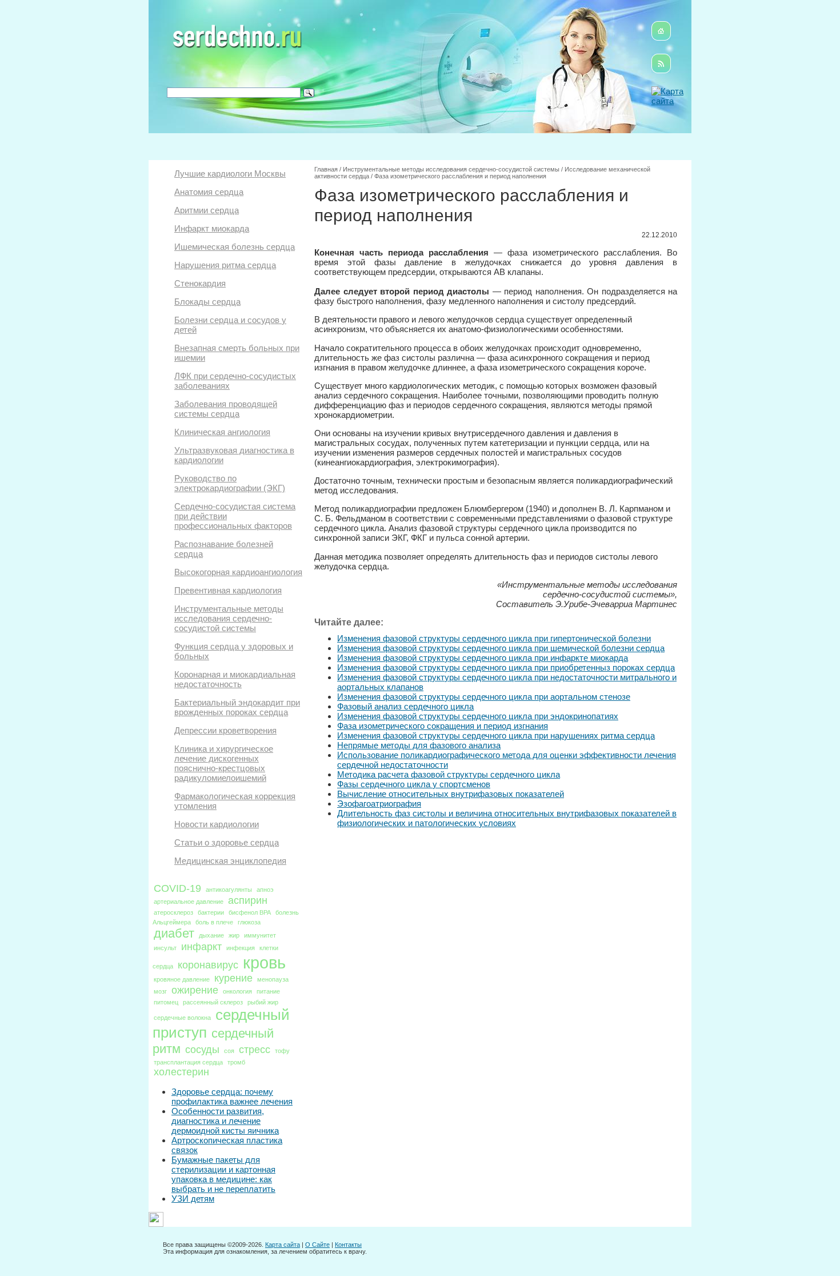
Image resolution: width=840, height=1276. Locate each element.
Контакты (348, 1244)
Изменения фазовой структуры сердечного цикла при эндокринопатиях (477, 716)
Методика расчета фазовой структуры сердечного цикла (448, 774)
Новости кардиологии (216, 824)
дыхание (211, 935)
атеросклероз (173, 912)
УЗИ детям (192, 1198)
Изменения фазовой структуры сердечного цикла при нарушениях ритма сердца (496, 735)
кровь (264, 962)
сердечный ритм (213, 1041)
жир (234, 935)
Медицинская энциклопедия (230, 861)
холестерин (181, 1072)
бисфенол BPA (250, 912)
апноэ (265, 889)
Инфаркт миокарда (211, 228)
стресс (254, 1049)
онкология (237, 991)
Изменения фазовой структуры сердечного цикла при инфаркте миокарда (482, 658)
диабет (174, 933)
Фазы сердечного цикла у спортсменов (413, 784)
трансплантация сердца (188, 1062)
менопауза (273, 979)
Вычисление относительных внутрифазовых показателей (450, 794)
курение (233, 978)
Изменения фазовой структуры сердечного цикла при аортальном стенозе (483, 696)
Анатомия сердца (208, 192)
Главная (326, 169)
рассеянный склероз (213, 1002)
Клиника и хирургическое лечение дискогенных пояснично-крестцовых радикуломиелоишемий (223, 763)
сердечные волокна (182, 1017)
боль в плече (214, 922)
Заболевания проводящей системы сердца (225, 408)
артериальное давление (188, 901)
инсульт (165, 947)
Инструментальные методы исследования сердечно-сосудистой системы (228, 618)
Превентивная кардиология (228, 590)
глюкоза (249, 922)
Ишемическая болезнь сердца (234, 247)
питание (268, 991)
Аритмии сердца (206, 210)
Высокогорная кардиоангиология (238, 572)
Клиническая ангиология (222, 432)
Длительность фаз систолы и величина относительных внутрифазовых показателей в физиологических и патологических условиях (507, 818)
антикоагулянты (229, 889)
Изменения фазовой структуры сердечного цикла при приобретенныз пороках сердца (506, 667)
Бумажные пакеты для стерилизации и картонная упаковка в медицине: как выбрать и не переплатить (223, 1174)
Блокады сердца (207, 301)
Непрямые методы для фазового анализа (419, 745)
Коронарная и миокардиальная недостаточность (234, 679)
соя (229, 1050)
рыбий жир (262, 1002)
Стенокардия (200, 283)
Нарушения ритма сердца (225, 265)
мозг (160, 991)
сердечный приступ (221, 1023)
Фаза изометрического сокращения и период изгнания (442, 726)
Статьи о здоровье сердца (226, 842)
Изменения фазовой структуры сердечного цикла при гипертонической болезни (494, 638)
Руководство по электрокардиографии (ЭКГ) (229, 483)
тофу (282, 1050)
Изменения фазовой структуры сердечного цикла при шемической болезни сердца (501, 648)
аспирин (247, 900)
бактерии (211, 912)
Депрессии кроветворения (225, 730)
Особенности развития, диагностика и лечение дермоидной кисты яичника (225, 1120)
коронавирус (208, 965)
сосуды (202, 1049)
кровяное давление (182, 979)
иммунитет (260, 935)
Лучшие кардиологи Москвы (230, 173)
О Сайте (317, 1244)
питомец (166, 1002)
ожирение (194, 990)
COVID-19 (177, 888)
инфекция (240, 947)
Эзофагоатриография (379, 803)
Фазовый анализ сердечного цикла (405, 706)
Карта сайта (282, 1244)
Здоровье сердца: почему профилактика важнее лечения (232, 1096)
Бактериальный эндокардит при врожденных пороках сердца (237, 707)
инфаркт (201, 946)
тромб (236, 1062)
